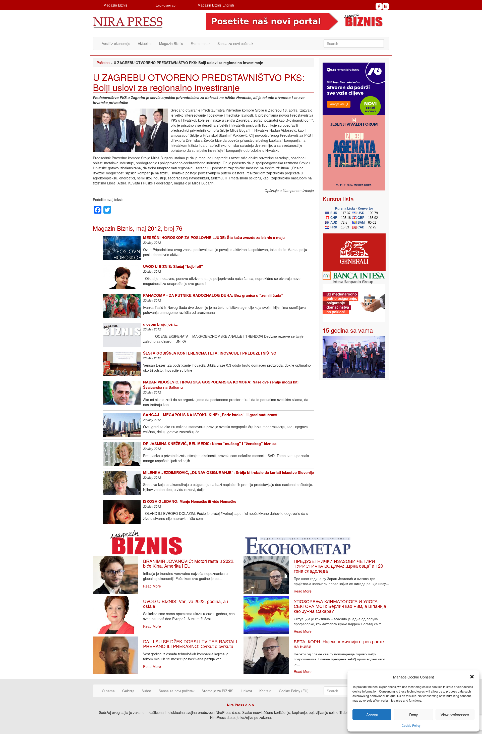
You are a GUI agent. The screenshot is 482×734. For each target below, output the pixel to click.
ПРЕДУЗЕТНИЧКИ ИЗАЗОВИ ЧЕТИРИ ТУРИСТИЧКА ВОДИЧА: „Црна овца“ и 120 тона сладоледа (338, 566)
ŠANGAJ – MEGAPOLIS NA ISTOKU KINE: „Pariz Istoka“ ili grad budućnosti (210, 414)
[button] (471, 676)
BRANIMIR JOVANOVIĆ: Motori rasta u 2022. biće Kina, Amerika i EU (188, 563)
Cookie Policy (411, 725)
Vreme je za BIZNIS (217, 690)
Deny (413, 714)
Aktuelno (145, 43)
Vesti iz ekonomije (116, 43)
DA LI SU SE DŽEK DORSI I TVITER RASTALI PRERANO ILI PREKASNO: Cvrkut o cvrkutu (190, 644)
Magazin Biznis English (216, 5)
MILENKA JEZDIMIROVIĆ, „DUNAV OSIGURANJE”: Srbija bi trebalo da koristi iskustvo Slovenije (228, 472)
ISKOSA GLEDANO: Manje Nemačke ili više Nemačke (189, 501)
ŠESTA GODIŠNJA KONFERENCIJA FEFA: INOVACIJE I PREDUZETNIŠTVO (209, 353)
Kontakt (265, 690)
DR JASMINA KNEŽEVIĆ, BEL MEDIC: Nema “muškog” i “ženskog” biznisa (209, 443)
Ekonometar (200, 43)
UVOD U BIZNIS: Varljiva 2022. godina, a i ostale (185, 603)
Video (146, 690)
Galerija (128, 690)
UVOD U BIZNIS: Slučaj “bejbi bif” (173, 266)
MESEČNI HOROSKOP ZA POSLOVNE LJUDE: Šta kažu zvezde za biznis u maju (214, 237)
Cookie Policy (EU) (294, 690)
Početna (103, 62)
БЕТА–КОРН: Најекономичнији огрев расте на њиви (339, 644)
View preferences (455, 714)
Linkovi (246, 690)
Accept (372, 714)
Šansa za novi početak (235, 43)
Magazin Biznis (115, 5)
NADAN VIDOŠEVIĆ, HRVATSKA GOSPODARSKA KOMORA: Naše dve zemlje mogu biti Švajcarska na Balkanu (220, 384)
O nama (108, 690)
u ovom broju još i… (160, 324)
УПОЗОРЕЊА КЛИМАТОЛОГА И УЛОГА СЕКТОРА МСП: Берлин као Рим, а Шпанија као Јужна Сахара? (340, 606)
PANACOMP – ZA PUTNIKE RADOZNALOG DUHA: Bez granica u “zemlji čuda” (213, 295)
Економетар (165, 5)
